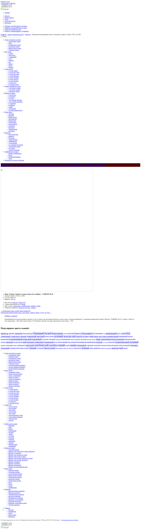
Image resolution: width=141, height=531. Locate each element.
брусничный (97, 333)
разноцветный (122, 342)
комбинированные (14, 157)
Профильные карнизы (15, 498)
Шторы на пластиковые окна (17, 467)
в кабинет (11, 105)
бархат (10, 64)
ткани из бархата (13, 382)
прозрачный (12, 431)
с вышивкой (12, 57)
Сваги (10, 486)
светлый (30, 345)
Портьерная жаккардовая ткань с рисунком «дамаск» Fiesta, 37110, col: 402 (53, 165)
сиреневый (81, 345)
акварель (4, 333)
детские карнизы (13, 150)
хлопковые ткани (14, 372)
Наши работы (9, 17)
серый (38, 306)
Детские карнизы (14, 505)
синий (73, 345)
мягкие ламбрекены (14, 153)
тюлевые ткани (13, 357)
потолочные (12, 122)
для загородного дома (15, 415)
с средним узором (14, 90)
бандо (10, 155)
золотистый (17, 306)
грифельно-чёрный (18, 336)
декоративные (13, 139)
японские (11, 127)
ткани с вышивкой (14, 375)
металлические (13, 134)
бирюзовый (57, 333)
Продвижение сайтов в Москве (69, 520)
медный (84, 339)
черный (85, 348)
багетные (11, 138)
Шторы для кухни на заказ (17, 456)
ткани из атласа (13, 377)
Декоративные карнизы (16, 494)
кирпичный (123, 336)
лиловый (52, 339)
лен (9, 62)
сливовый (90, 345)
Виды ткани (9, 370)
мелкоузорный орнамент (16, 369)
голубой (126, 333)
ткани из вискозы (14, 386)
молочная (106, 339)
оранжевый (49, 342)
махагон (78, 339)
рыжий (3, 345)
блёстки (65, 333)
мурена (3, 342)
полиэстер (11, 55)
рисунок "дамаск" (30, 308)
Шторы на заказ (10, 93)
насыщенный (17, 342)
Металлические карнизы (16, 491)
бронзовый (86, 333)
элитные (11, 114)
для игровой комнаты (15, 417)
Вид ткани (8, 52)
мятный (9, 342)
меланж (89, 339)
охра (55, 342)
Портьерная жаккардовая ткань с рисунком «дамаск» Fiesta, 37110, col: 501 (26, 312)
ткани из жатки (13, 384)
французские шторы (15, 475)
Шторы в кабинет (14, 463)
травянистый (14, 348)
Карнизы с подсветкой (15, 499)
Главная (7, 12)
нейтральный (28, 342)
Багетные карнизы (14, 496)
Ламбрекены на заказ (11, 152)
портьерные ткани (14, 41)
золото (79, 336)
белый (47, 333)
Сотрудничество (10, 21)
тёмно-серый (24, 348)
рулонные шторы (14, 472)
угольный (40, 348)
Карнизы (7, 133)
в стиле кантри (13, 79)
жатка (10, 65)
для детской (12, 412)
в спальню (11, 96)
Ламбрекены (12, 487)
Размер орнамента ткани (13, 86)
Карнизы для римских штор (17, 503)
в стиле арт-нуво (13, 72)
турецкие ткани (13, 50)
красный (27, 339)
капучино (103, 336)
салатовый (8, 345)
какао (96, 336)
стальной (97, 345)
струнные (11, 148)
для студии (12, 413)
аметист (12, 333)
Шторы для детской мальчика (18, 460)
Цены (6, 19)
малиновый (66, 339)
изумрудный (88, 336)
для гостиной (12, 406)
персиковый (72, 342)
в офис (10, 107)
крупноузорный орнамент (16, 365)
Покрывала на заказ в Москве (14, 160)
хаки (64, 348)
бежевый (38, 333)
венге (119, 333)
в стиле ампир (13, 71)
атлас (10, 59)
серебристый (25, 306)
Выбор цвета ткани (11, 424)
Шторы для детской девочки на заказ (20, 458)
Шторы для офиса (14, 462)
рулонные (11, 126)
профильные (12, 141)
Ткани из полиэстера (15, 374)
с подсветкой (12, 143)
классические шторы (15, 474)
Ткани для (8, 405)
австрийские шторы (14, 477)
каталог (10, 420)
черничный (77, 348)
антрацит (19, 333)
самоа (15, 345)
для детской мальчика (15, 102)
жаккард (28, 34)
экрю (125, 348)
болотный (71, 333)
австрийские (12, 119)
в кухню (11, 98)
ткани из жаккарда (14, 379)
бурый (103, 333)
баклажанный (28, 333)
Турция (22, 304)
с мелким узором (13, 91)
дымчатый (31, 336)
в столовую (12, 103)
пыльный (111, 342)
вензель (21, 308)
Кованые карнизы (14, 493)
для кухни (11, 410)
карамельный (112, 336)
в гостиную (12, 95)
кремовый (37, 339)
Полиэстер (22, 302)
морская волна (129, 339)
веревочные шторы (14, 481)
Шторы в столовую (14, 453)
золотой (11, 432)
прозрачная (88, 342)
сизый (67, 345)
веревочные (12, 121)
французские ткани (14, 48)
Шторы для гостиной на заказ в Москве (21, 451)
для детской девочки (15, 100)
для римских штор (14, 146)
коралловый (5, 339)
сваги (10, 158)
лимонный (58, 339)
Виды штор (8, 112)
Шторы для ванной (14, 465)
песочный (80, 342)
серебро (33, 306)
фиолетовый (49, 348)
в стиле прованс (13, 77)
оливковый (39, 342)
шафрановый (108, 348)
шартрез (103, 348)
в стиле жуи (12, 83)
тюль (10, 43)
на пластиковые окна (15, 110)
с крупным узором (14, 88)
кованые (11, 136)
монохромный (117, 339)
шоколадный (117, 348)
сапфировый (21, 345)
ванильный (111, 333)
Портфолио (12, 511)
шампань (97, 348)
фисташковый (59, 348)
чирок (91, 348)
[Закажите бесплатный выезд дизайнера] (11, 316)
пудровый (98, 342)
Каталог (7, 16)
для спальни (12, 408)
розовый (134, 341)
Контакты (8, 23)
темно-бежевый (112, 345)
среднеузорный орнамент (16, 367)
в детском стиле (13, 84)
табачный (104, 345)
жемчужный (49, 336)
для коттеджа (12, 419)
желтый (41, 336)
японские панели (14, 479)
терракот (134, 345)
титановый (5, 348)
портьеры (11, 131)
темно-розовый (124, 345)
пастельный (62, 342)
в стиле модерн (13, 81)
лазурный (45, 339)
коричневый (16, 339)
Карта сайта (12, 515)
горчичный (6, 336)
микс (98, 339)
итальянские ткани (14, 45)
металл (94, 339)
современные (12, 129)
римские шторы (13, 470)
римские (11, 115)
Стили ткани (9, 388)
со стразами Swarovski (15, 145)
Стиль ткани (9, 69)
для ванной (12, 108)
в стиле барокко (13, 76)
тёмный (32, 348)
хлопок (10, 53)
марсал (72, 339)
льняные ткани (13, 381)
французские (12, 117)
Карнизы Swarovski (14, 501)
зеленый (58, 336)
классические (12, 124)
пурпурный (105, 342)
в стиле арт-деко (13, 74)
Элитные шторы (13, 450)
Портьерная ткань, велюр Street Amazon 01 (16, 311)
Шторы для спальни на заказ (17, 455)
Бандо (10, 484)
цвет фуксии (69, 348)
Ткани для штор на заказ (15, 34)
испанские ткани (14, 46)
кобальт (130, 336)
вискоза (10, 67)
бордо (78, 333)
